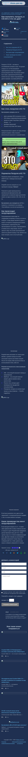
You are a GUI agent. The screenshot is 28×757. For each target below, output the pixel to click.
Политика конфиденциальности (6, 742)
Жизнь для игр (16, 3)
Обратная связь (14, 742)
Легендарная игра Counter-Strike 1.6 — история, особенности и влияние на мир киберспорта (13, 680)
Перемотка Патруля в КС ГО (14, 50)
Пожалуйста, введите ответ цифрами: (11, 596)
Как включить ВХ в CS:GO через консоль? (14, 725)
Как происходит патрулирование (15, 52)
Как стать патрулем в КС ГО (13, 47)
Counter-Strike (14, 22)
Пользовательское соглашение (21, 742)
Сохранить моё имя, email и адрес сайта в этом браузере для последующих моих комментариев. (14, 592)
